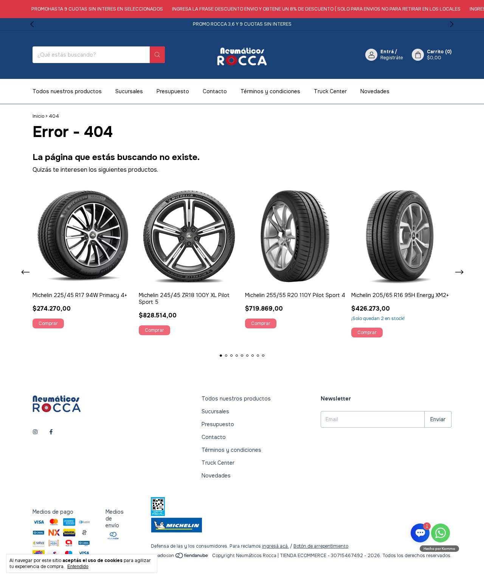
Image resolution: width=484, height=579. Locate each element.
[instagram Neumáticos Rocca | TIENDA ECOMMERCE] (35, 432)
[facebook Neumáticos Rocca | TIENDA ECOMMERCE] (51, 432)
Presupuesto (173, 91)
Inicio (38, 116)
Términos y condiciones (270, 91)
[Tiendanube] (180, 557)
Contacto (215, 91)
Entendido (77, 566)
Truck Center (330, 91)
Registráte (391, 58)
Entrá (387, 52)
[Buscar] (157, 54)
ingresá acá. (275, 546)
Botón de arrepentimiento (320, 546)
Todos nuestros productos (67, 91)
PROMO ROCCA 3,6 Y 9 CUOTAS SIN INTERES (242, 24)
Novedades (374, 91)
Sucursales (129, 91)
